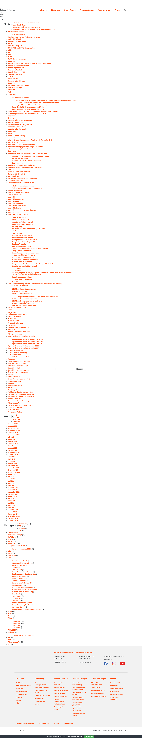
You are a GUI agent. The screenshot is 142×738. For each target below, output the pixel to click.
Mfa (9, 551)
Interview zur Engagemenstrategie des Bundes (25, 147)
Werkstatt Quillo (18, 281)
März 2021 (11, 485)
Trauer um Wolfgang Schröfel (19, 361)
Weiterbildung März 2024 (21, 549)
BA (20, 530)
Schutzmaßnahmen (15, 334)
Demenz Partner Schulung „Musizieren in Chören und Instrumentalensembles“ (45, 100)
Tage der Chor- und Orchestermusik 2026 (23, 346)
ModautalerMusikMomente (22, 587)
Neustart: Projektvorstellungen (24, 305)
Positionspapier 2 (14, 316)
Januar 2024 (12, 448)
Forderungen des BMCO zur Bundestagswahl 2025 (27, 114)
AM (20, 526)
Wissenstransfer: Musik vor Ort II (20, 405)
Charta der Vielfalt (15, 70)
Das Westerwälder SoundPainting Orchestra (28, 229)
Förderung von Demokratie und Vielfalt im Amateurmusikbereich (33, 111)
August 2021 (12, 474)
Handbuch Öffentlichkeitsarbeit (20, 120)
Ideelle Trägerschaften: (16, 127)
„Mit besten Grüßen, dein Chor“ (24, 220)
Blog (9, 54)
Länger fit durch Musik (16, 546)
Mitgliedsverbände (15, 190)
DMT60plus (12, 537)
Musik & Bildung (14, 197)
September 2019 (14, 521)
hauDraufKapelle (18, 578)
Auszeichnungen (104, 10)
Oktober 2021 (13, 470)
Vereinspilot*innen (15, 385)
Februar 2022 (13, 461)
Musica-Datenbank (15, 195)
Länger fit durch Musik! (21, 97)
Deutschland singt (15, 87)
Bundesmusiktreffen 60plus (18, 66)
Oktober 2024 (13, 444)
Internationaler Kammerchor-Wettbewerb (77, 704)
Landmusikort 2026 (15, 181)
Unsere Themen (70, 10)
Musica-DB (12, 556)
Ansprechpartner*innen (17, 41)
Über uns (43, 10)
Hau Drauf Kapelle (19, 244)
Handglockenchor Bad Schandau (24, 240)
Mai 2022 (11, 457)
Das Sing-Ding (17, 226)
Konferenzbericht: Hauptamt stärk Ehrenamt (25, 167)
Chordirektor (13, 533)
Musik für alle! (13, 212)
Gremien (11, 118)
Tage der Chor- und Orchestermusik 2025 (27, 344)
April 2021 (11, 483)
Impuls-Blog (12, 138)
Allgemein (23, 524)
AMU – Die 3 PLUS (14, 39)
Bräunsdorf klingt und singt (22, 224)
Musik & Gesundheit (15, 203)
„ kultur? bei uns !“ (19, 218)
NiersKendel (16, 594)
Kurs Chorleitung (14, 176)
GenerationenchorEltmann (22, 572)
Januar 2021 (12, 490)
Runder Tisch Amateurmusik (19, 332)
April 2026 (16, 422)
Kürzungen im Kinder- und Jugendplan (22, 178)
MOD (10, 553)
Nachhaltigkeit (58, 707)
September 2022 (14, 455)
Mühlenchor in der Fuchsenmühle (25, 259)
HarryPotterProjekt (19, 576)
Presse (117, 10)
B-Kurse (22, 528)
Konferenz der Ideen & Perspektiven (21, 165)
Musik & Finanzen (15, 201)
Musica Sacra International (18, 192)
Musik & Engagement (16, 199)
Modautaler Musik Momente (23, 257)
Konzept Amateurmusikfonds (19, 172)
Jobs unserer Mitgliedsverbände (20, 149)
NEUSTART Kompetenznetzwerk (24, 289)
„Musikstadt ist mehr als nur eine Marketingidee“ (31, 156)
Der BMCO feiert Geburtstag (18, 85)
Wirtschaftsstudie (14, 399)
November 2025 (14, 430)
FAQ (9, 92)
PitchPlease (16, 268)
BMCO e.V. (12, 61)
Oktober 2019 (13, 518)
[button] (125, 10)
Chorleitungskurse (15, 74)
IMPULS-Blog (12, 543)
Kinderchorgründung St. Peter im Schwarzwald (30, 248)
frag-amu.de (12, 116)
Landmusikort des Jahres (41, 691)
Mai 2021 (11, 481)
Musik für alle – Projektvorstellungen (22, 210)
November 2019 (14, 516)
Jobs (17, 703)
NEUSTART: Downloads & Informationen (27, 301)
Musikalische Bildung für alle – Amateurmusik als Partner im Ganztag (35, 284)
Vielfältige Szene (14, 390)
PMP (9, 614)
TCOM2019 (16, 623)
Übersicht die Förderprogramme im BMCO (28, 107)
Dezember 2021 (13, 466)
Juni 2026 (16, 417)
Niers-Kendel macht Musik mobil (24, 266)
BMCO (10, 57)
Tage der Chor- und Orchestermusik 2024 (27, 342)
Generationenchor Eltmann (22, 237)
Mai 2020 (11, 503)
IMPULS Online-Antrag (16, 136)
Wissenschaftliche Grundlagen (19, 401)
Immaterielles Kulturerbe (17, 129)
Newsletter (12, 312)
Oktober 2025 (13, 433)
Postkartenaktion (18, 35)
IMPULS (11, 133)
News (10, 310)
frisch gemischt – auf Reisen (22, 235)
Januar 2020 (12, 512)
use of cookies (78, 736)
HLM (9, 539)
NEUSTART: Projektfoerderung (23, 303)
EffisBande (16, 567)
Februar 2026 (13, 424)
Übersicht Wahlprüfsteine (18, 372)
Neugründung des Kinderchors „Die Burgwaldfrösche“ (32, 264)
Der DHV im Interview (20, 158)
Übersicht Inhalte (14, 368)
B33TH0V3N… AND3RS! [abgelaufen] (21, 48)
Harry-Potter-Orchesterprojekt (23, 242)
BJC (9, 52)
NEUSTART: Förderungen (17, 308)
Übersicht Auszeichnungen (18, 366)
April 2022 (11, 459)
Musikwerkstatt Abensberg (22, 262)
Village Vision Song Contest (22, 279)
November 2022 (14, 452)
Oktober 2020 (13, 494)
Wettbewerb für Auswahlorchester (21, 396)
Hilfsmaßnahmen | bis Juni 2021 (20, 125)
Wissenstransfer (14, 403)
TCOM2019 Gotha (14, 355)
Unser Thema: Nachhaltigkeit (19, 379)
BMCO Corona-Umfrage (17, 59)
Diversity (11, 90)
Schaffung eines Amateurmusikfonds (26, 186)
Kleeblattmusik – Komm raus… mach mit (27, 253)
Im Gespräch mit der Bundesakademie (26, 161)
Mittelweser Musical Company (23, 255)
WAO (9, 640)
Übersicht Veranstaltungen (18, 370)
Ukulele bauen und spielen (22, 277)
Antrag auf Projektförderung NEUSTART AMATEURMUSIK (36, 297)
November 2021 (14, 468)
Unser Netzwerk (14, 377)
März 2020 (11, 507)
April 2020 (11, 505)
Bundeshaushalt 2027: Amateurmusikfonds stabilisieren (29, 63)
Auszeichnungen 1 (15, 46)
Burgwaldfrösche (18, 565)
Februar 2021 (13, 488)
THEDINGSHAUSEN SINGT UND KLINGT (26, 275)
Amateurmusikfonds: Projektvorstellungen (24, 37)
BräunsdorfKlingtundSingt (22, 563)
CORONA (11, 76)
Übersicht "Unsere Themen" (60, 684)
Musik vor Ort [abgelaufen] (18, 214)
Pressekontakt (13, 321)
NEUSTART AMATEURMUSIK (18, 286)
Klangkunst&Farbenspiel (21, 583)
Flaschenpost (17, 233)
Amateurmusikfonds (16, 32)
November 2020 (14, 492)
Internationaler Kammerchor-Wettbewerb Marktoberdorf (30, 140)
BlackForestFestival (19, 561)
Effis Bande (16, 231)
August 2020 (12, 496)
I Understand (89, 736)
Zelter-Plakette (13, 410)
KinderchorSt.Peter (19, 581)
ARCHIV (10, 43)
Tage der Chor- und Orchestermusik (21, 336)
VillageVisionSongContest (21, 605)
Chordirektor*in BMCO (16, 72)
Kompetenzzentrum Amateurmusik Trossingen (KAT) (28, 153)
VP (9, 638)
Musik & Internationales (17, 206)
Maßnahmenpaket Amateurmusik (21, 183)
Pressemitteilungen (15, 323)
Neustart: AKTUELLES (20, 291)
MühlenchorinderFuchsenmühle (24, 589)
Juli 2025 (11, 437)
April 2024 (11, 446)
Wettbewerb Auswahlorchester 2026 (21, 394)
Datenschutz (13, 79)
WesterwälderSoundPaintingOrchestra (26, 609)
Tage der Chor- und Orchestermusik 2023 (27, 339)
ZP (9, 644)
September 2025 (14, 435)
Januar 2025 (12, 441)
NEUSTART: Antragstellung (22, 293)
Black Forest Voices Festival (22, 222)
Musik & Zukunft (14, 208)
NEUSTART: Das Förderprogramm (24, 299)
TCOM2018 (16, 621)
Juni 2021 (11, 479)
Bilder (10, 50)
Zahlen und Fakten (15, 407)
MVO (9, 558)
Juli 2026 (16, 415)
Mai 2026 (16, 419)
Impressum (12, 131)
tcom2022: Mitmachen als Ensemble (21, 357)
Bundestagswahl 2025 (16, 68)
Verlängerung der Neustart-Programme (27, 188)
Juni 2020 (11, 501)
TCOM (10, 618)
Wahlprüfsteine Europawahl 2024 (20, 392)
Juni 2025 (11, 439)
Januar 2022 (12, 463)
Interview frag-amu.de (16, 142)
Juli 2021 (11, 477)
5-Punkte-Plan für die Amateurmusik (27, 23)
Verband (11, 383)
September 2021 (14, 472)
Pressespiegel (13, 325)
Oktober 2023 (13, 450)
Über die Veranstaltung (17, 363)
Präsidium (12, 318)
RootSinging (16, 600)
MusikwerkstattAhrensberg (22, 592)
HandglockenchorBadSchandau (24, 574)
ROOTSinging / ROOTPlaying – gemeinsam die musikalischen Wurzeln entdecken (43, 273)
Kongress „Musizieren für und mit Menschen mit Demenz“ (37, 103)
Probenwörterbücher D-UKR (18, 327)
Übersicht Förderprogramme (41, 684)
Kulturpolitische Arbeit (16, 174)
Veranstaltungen (87, 10)
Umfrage (11, 374)
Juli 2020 (11, 499)
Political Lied (16, 270)
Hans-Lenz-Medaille (15, 122)
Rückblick (11, 329)
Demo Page (12, 83)
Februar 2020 (13, 510)
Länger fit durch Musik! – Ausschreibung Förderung (35, 105)
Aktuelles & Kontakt (20, 25)
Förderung (55, 10)
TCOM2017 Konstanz (15, 350)
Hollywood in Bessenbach (21, 246)
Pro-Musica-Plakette (15, 412)
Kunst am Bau (17, 163)
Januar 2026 (12, 426)
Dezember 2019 (13, 514)
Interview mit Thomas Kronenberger (22, 144)
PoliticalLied (16, 598)
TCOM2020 (16, 626)
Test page (11, 359)
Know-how (12, 151)
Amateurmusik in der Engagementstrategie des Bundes (34, 29)
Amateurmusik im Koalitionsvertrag (27, 27)
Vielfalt (10, 388)
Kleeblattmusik (17, 585)
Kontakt (11, 169)
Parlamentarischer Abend (18, 314)
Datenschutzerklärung (16, 81)
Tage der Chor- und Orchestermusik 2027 (23, 348)
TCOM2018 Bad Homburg (17, 352)
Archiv (37, 704)
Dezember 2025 (13, 428)
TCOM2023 (16, 628)
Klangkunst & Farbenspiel (21, 251)
